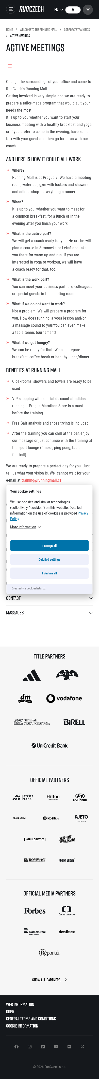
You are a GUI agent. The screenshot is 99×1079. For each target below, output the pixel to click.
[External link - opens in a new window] (31, 675)
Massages (15, 612)
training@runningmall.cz (41, 480)
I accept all (49, 545)
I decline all (49, 573)
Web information (20, 1004)
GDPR (10, 1011)
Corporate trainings (77, 29)
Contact (13, 598)
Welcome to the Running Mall (38, 29)
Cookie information (22, 1026)
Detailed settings (49, 559)
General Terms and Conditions (31, 1019)
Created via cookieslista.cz (28, 588)
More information (23, 526)
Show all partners (46, 980)
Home (9, 29)
